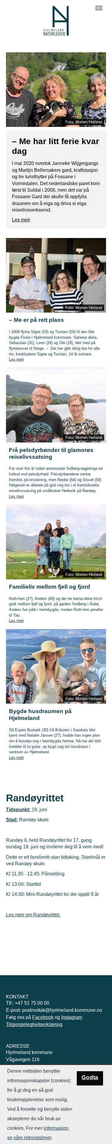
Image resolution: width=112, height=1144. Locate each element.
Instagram (71, 1017)
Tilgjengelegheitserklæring (34, 1024)
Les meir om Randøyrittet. (33, 914)
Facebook (42, 1017)
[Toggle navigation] (99, 8)
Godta (90, 1077)
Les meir (21, 219)
